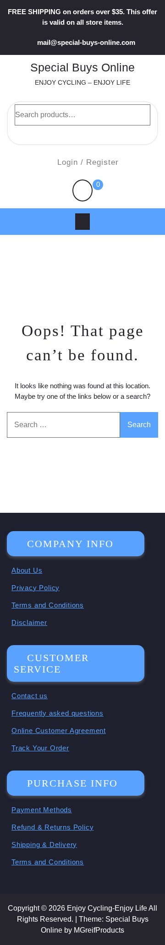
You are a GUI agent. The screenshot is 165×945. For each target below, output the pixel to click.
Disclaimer (29, 622)
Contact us (29, 696)
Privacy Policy (35, 588)
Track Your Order (40, 748)
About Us (26, 570)
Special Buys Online (82, 67)
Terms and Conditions (47, 605)
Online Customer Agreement (58, 730)
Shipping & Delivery (44, 844)
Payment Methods (41, 810)
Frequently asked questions (57, 713)
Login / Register (88, 162)
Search (82, 133)
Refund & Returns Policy (52, 827)
